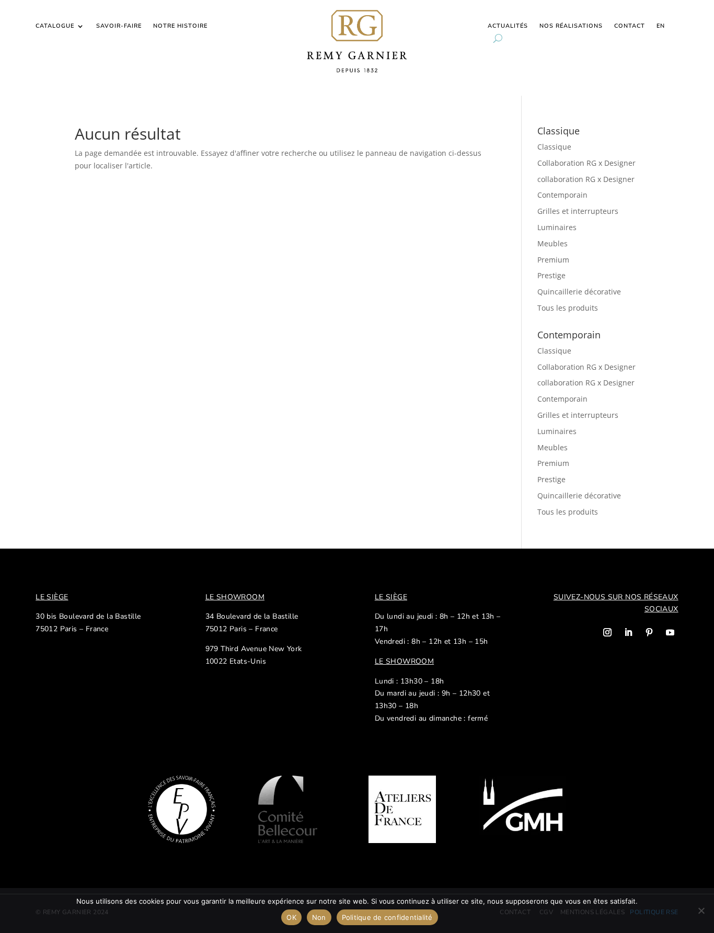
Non (319, 917)
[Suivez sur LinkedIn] (628, 632)
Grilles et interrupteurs (577, 211)
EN (661, 26)
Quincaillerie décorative (579, 292)
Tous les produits (567, 308)
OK (291, 917)
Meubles (552, 243)
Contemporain (562, 195)
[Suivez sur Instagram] (607, 632)
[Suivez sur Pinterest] (649, 632)
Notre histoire (180, 26)
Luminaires (557, 227)
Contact (629, 26)
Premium (553, 260)
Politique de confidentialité (387, 917)
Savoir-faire (119, 26)
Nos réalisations (571, 26)
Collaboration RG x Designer (586, 163)
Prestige (551, 275)
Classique (554, 147)
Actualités (508, 26)
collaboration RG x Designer (586, 179)
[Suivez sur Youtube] (670, 632)
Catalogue (55, 26)
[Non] (701, 910)
